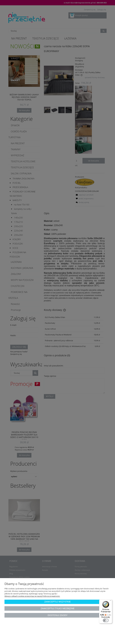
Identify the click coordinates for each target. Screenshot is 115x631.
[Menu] (110, 601)
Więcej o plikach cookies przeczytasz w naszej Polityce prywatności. (32, 596)
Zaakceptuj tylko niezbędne (57, 608)
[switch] (106, 620)
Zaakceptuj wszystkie (57, 601)
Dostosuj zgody (57, 615)
